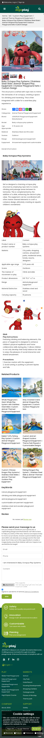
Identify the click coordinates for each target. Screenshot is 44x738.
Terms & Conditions (32, 592)
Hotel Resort (27, 682)
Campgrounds (28, 692)
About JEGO (6, 708)
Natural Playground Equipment (9, 680)
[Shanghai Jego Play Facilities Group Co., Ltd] (22, 9)
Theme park (27, 699)
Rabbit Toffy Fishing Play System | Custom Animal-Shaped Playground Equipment (11, 439)
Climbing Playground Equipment (10, 685)
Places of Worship (30, 695)
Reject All (10, 729)
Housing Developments (32, 686)
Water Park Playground (10, 676)
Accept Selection (23, 729)
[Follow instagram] (18, 659)
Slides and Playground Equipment (10, 691)
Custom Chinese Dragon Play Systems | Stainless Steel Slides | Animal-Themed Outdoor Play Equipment (11, 476)
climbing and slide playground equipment (19, 495)
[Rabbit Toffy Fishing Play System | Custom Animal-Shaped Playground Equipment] (11, 424)
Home (4, 16)
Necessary (9, 733)
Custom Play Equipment (23, 16)
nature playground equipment (14, 492)
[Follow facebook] (8, 659)
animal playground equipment (14, 499)
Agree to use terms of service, (20, 592)
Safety (12, 606)
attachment (9, 585)
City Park (26, 679)
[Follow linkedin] (13, 659)
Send (7, 596)
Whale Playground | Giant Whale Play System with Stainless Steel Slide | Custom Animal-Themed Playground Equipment (11, 406)
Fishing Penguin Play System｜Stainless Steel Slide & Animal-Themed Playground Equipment (32, 473)
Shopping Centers (30, 689)
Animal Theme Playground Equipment (17, 18)
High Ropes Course (9, 695)
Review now (27, 519)
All (10, 16)
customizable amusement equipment (17, 502)
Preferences (29, 733)
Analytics (19, 733)
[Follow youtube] (4, 659)
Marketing (40, 733)
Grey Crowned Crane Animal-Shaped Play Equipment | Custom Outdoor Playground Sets (31, 404)
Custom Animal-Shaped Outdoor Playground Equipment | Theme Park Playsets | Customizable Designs (32, 441)
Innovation (15, 615)
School (25, 676)
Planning (13, 632)
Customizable (16, 623)
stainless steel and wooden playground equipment (18, 507)
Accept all (36, 729)
